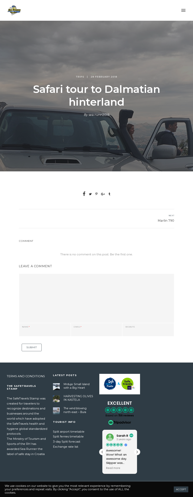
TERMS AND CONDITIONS (26, 376)
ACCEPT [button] (181, 489)
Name (26, 327)
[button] (137, 452)
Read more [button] (113, 468)
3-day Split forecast (66, 441)
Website (130, 327)
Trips (80, 77)
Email (78, 327)
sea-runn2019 (99, 115)
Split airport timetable (68, 431)
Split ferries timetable (68, 436)
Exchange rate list (65, 446)
